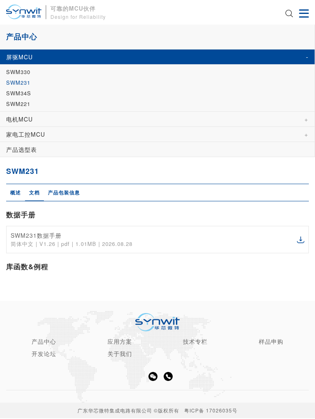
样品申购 (271, 341)
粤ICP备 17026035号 (210, 410)
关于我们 (119, 353)
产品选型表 (21, 149)
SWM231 (18, 82)
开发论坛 (44, 353)
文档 (34, 192)
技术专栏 (195, 341)
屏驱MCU (19, 57)
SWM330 (18, 72)
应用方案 (119, 341)
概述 (15, 192)
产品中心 (44, 341)
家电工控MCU (25, 134)
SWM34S (18, 93)
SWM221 (18, 104)
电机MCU (19, 119)
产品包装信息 (64, 192)
